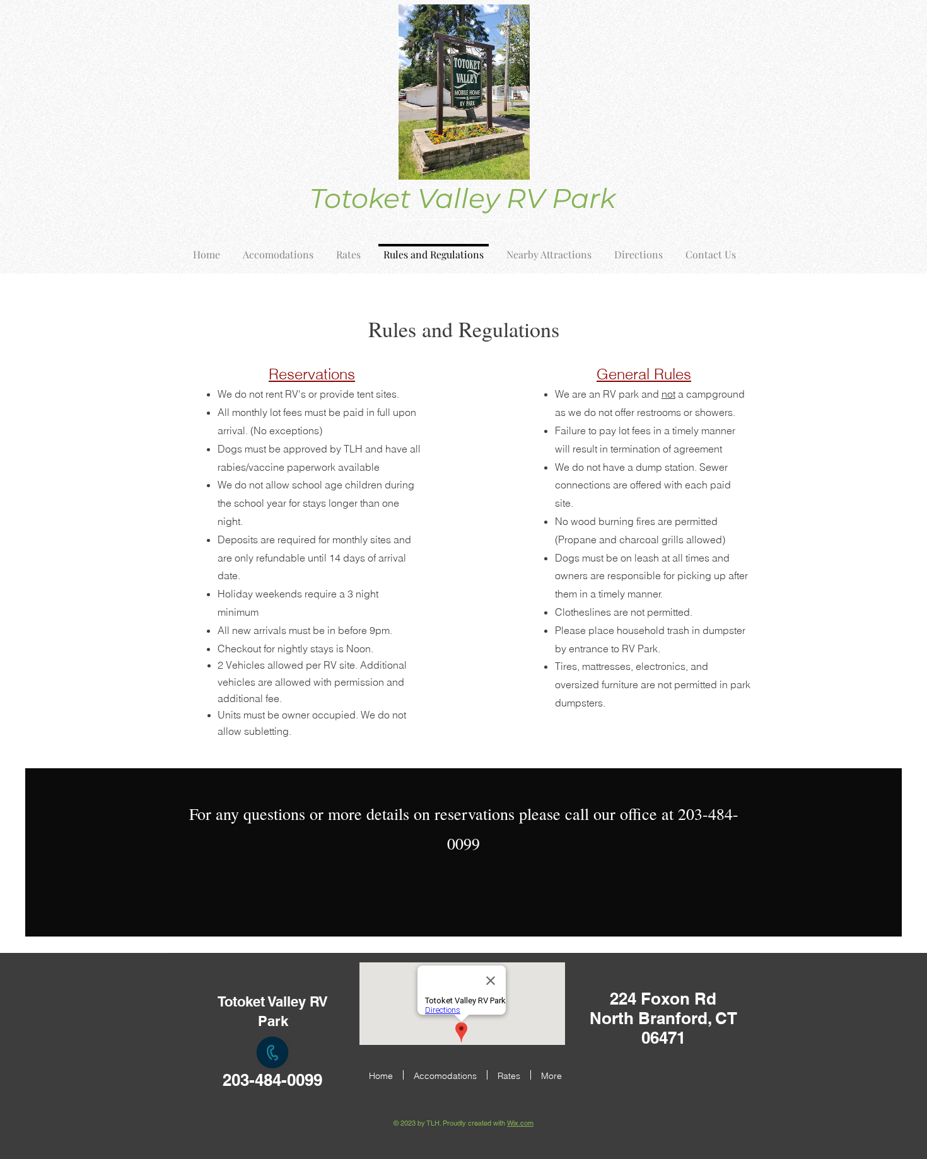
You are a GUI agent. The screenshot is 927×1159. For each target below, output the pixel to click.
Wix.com (520, 1123)
